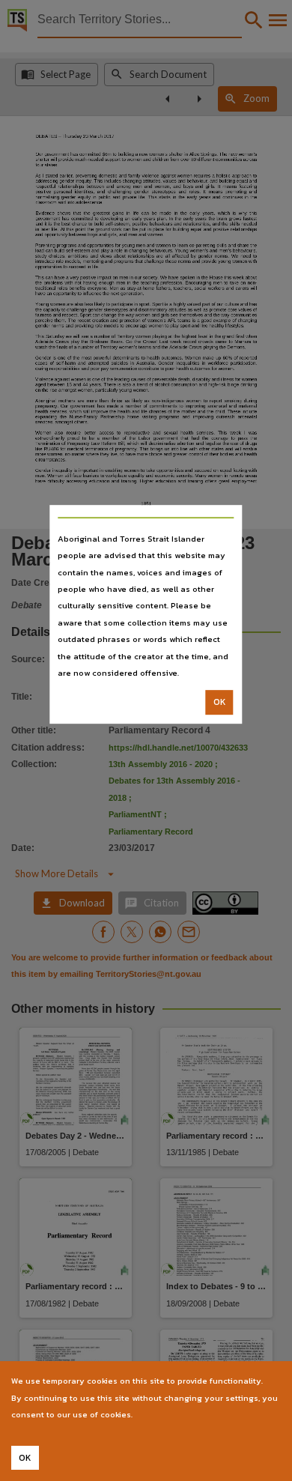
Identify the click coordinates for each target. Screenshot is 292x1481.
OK (219, 702)
